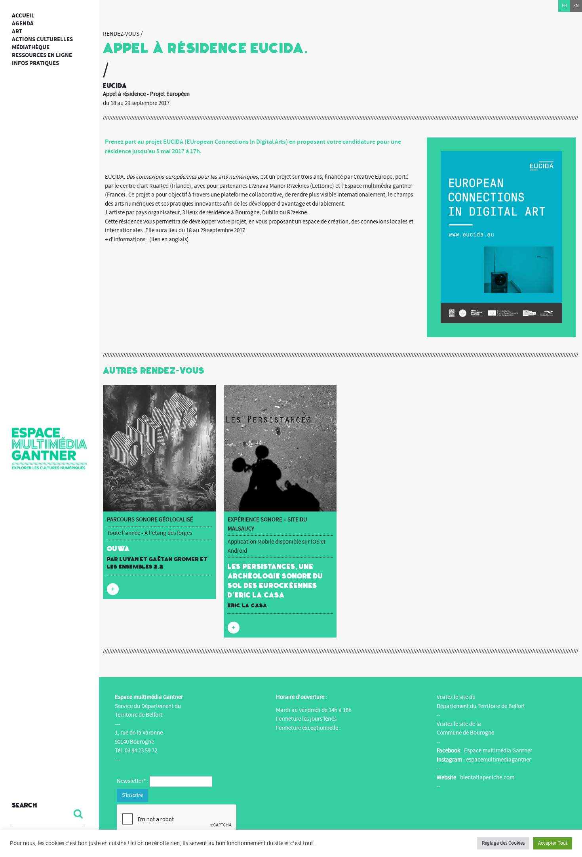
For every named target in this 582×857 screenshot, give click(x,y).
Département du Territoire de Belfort (481, 706)
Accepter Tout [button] (552, 843)
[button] (75, 813)
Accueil (23, 15)
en (576, 6)
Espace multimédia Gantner (498, 750)
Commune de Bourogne (465, 733)
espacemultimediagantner (498, 759)
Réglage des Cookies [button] (503, 843)
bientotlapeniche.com (487, 777)
